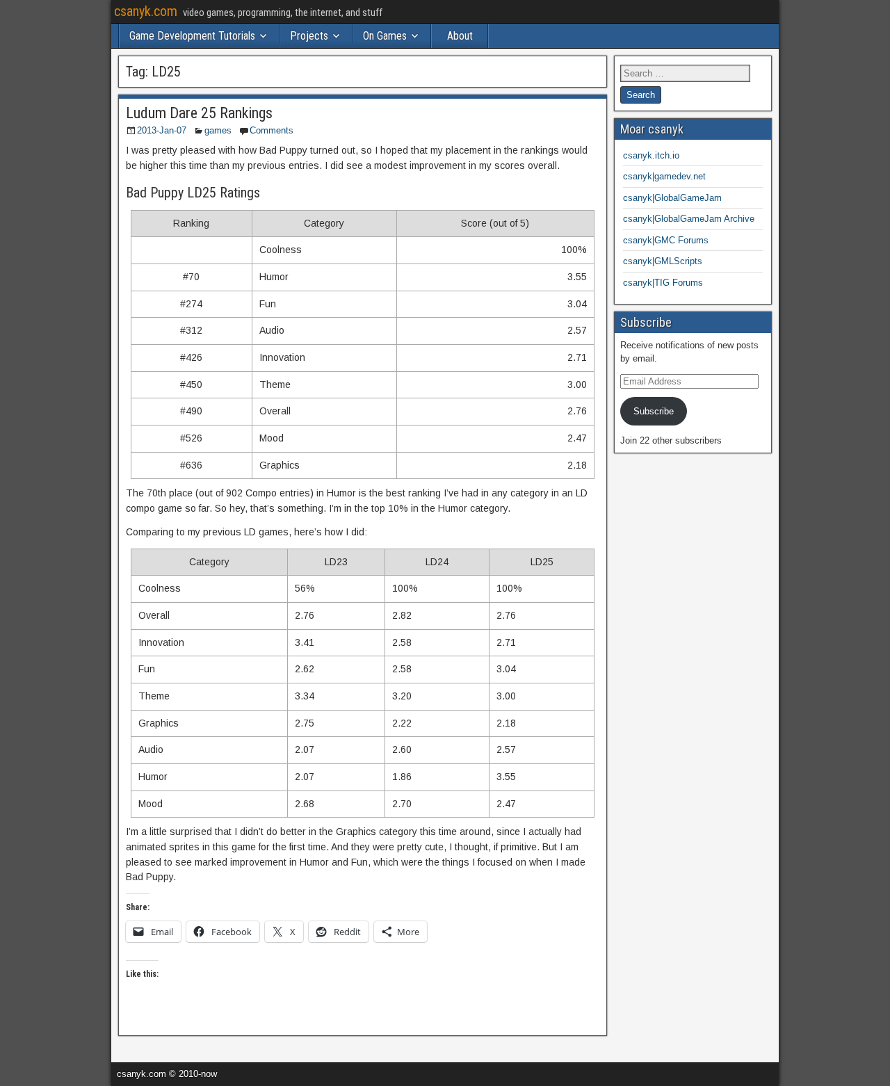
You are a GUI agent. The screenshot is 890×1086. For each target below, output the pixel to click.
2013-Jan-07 (161, 130)
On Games (385, 35)
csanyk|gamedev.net (664, 176)
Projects (309, 35)
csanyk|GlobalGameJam (672, 198)
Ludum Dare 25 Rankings (199, 113)
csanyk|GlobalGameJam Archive (688, 218)
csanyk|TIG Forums (663, 282)
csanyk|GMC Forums (666, 240)
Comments (271, 130)
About (460, 35)
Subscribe (653, 411)
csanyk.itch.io (651, 155)
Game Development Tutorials (192, 35)
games (218, 130)
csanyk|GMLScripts (662, 261)
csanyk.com (145, 11)
